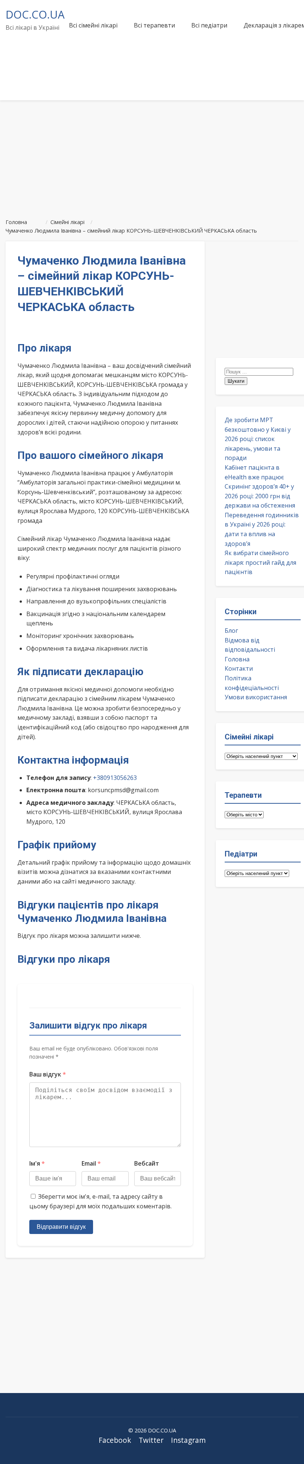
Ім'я (37, 1163)
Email (91, 1163)
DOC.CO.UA (35, 14)
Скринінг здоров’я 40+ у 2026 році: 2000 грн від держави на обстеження (260, 495)
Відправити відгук (61, 1227)
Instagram (188, 1440)
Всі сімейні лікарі (93, 25)
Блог (231, 630)
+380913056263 (115, 778)
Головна (237, 659)
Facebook (115, 1440)
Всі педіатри (209, 25)
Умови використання (256, 697)
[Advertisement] (152, 156)
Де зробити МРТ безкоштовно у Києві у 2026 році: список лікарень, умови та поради (258, 439)
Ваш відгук (47, 1074)
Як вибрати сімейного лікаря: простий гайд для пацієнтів (260, 562)
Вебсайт (146, 1163)
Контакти (239, 668)
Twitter (151, 1440)
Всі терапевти (154, 25)
